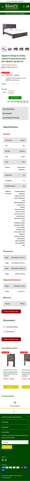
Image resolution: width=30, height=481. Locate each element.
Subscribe (7, 447)
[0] (27, 7)
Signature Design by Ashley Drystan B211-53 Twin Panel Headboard (10, 374)
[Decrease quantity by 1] (9, 83)
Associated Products (11, 118)
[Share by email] (27, 101)
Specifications (8, 109)
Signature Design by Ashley (9, 65)
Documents (7, 113)
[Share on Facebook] (18, 101)
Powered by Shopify (6, 477)
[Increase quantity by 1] (17, 83)
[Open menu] (2, 7)
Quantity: (4, 83)
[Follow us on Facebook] (3, 460)
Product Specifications (12, 326)
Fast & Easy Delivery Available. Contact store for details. (15, 408)
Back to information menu (11, 311)
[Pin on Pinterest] (21, 101)
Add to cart (11, 387)
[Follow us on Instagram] (6, 460)
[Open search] (24, 7)
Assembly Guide (10, 331)
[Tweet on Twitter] (24, 101)
